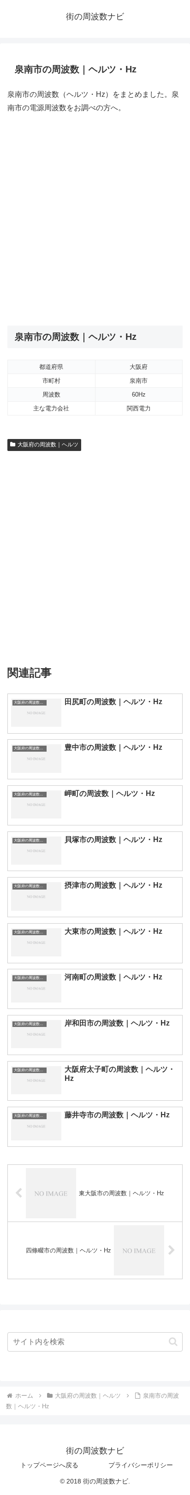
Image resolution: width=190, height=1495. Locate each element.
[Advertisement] (95, 220)
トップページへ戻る (49, 1465)
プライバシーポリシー (140, 1465)
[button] (173, 1341)
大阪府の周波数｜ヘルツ (48, 444)
